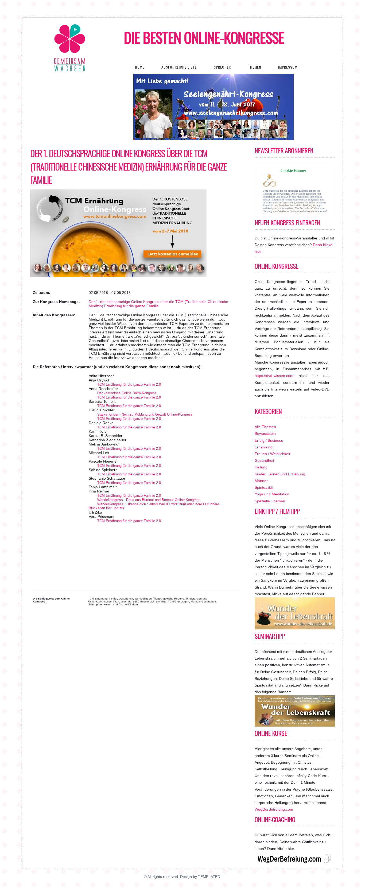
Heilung (261, 467)
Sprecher (222, 67)
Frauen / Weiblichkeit (272, 454)
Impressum (287, 67)
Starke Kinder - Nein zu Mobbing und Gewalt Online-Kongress (145, 414)
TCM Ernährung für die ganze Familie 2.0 (129, 385)
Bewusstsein (265, 433)
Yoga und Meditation (272, 494)
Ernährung (264, 447)
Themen (254, 67)
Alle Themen (265, 427)
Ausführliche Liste (179, 67)
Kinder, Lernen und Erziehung (280, 474)
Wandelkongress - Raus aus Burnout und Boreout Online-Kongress (148, 500)
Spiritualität (264, 487)
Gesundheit (264, 460)
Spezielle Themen (270, 501)
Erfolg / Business (269, 440)
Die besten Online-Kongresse (204, 37)
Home (139, 67)
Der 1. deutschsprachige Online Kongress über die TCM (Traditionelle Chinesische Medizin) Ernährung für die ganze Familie (128, 167)
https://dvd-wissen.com (274, 375)
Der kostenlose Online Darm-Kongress (127, 393)
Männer (261, 481)
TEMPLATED (209, 876)
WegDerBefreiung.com (274, 809)
